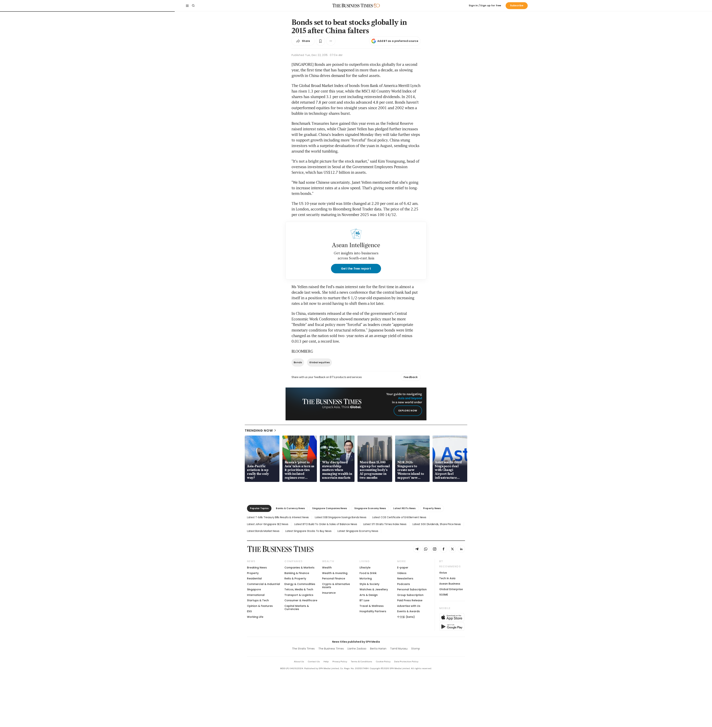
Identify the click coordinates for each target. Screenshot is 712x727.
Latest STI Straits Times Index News (384, 524)
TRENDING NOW (259, 430)
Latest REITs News (404, 508)
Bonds (298, 362)
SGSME (443, 594)
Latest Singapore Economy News (357, 531)
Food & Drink (368, 573)
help (326, 661)
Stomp (415, 648)
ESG (249, 611)
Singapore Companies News (329, 508)
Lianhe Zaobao (356, 648)
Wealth (327, 567)
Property (253, 573)
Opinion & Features (260, 606)
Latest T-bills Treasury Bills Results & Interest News (278, 517)
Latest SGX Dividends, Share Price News (437, 524)
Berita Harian (378, 648)
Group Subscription (410, 595)
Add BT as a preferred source (397, 41)
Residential (254, 578)
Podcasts (403, 584)
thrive (443, 573)
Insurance (329, 593)
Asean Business (449, 584)
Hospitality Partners (373, 611)
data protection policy (406, 661)
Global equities (319, 362)
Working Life (255, 617)
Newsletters (405, 578)
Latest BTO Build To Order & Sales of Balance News (325, 524)
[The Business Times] (352, 6)
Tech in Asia (447, 578)
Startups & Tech (258, 600)
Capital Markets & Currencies (296, 607)
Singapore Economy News (370, 508)
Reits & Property (295, 578)
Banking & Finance (296, 573)
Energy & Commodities (299, 584)
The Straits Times (303, 648)
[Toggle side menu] (187, 6)
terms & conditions (361, 661)
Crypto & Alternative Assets (336, 585)
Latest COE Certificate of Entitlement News (399, 517)
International (256, 595)
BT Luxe (364, 600)
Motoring (366, 578)
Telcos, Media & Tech (298, 589)
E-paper (402, 567)
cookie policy (383, 661)
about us (299, 661)
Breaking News (257, 567)
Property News (432, 508)
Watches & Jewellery (374, 589)
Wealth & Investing (334, 573)
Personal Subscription (412, 589)
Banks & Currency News (290, 508)
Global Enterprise (451, 589)
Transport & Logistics (298, 595)
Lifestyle (365, 567)
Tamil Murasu (399, 648)
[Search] (193, 6)
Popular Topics (259, 508)
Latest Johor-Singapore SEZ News (267, 524)
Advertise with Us (408, 606)
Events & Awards (408, 611)
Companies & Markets (299, 567)
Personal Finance (333, 578)
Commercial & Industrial (263, 584)
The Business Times (331, 648)
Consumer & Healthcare (300, 600)
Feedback (411, 377)
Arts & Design (369, 595)
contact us (314, 661)
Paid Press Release (409, 600)
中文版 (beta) (406, 617)
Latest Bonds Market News (263, 531)
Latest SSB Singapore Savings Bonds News (340, 517)
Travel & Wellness (372, 606)
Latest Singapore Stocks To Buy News (308, 531)
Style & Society (369, 584)
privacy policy (339, 661)
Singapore (254, 589)
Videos (401, 573)
